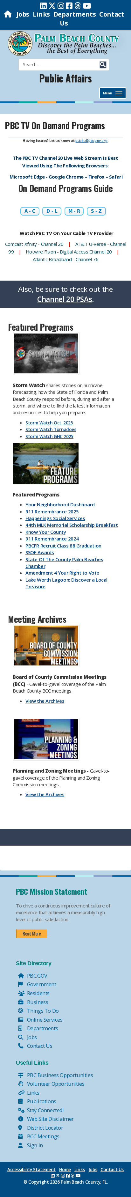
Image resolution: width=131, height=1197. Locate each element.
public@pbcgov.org (91, 140)
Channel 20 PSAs (64, 299)
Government (41, 984)
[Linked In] (43, 6)
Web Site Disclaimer (50, 1118)
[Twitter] (52, 6)
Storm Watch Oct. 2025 (49, 423)
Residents (38, 993)
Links (41, 14)
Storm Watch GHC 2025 (49, 436)
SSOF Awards (39, 552)
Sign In (34, 1145)
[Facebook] (69, 6)
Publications (41, 1101)
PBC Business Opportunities (59, 1075)
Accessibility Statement (31, 1169)
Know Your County (45, 532)
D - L (51, 211)
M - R (74, 211)
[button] (103, 65)
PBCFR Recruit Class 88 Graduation (63, 545)
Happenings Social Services (55, 518)
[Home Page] (8, 14)
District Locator (44, 1127)
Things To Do (42, 1010)
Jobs (23, 14)
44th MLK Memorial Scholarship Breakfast (71, 525)
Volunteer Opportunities (55, 1083)
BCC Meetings (42, 1136)
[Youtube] (87, 6)
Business (37, 1002)
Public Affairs (65, 78)
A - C (29, 211)
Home (65, 1169)
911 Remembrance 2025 (52, 511)
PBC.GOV (36, 975)
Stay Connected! (45, 1110)
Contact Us (39, 1045)
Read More (32, 933)
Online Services (44, 1019)
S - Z (96, 211)
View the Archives (44, 701)
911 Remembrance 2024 (52, 538)
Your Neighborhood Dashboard (59, 504)
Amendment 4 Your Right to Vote (62, 572)
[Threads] (77, 6)
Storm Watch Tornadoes (50, 429)
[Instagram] (61, 6)
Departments (74, 14)
